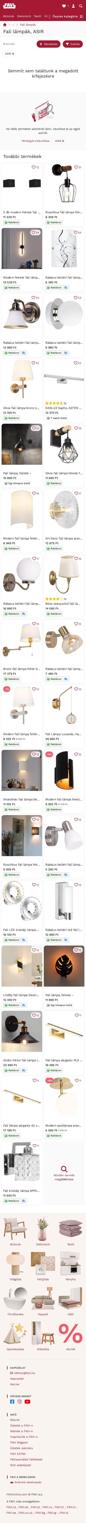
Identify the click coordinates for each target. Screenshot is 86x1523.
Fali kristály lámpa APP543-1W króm (28, 1191)
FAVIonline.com (16, 1494)
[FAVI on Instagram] (19, 1402)
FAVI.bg (40, 1512)
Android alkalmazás (28, 1482)
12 (37, 754)
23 (37, 297)
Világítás (15, 1279)
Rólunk (15, 1419)
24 (37, 232)
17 (80, 493)
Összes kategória (65, 16)
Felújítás (43, 1279)
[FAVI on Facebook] (12, 1402)
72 (37, 167)
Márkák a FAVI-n (21, 1431)
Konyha (71, 1279)
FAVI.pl (36, 1507)
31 (80, 167)
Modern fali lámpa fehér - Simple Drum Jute (35, 538)
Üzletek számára (21, 1448)
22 (37, 363)
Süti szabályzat (20, 1465)
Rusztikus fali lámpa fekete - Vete (27, 864)
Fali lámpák (28, 24)
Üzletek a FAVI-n (21, 1425)
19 (80, 428)
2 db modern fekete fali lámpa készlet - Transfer (38, 212)
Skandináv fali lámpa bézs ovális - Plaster (33, 799)
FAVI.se (11, 1512)
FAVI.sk (24, 1507)
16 (80, 558)
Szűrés (75, 44)
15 (37, 623)
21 (37, 428)
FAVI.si (63, 1512)
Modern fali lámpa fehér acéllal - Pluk (30, 734)
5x (65, 403)
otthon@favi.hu (24, 1373)
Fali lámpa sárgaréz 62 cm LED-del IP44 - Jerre (37, 1125)
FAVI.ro (48, 1507)
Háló (71, 1314)
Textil (37, 16)
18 (37, 493)
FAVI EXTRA (18, 1453)
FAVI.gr (53, 1512)
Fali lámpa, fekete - (17, 473)
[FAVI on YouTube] (27, 1402)
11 (80, 1015)
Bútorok (8, 16)
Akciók (70, 1349)
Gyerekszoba (15, 1349)
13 (37, 689)
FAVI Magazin (19, 1442)
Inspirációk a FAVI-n (24, 1436)
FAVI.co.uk (26, 1512)
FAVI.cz (11, 1507)
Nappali (43, 1314)
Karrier (15, 1384)
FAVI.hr (60, 1507)
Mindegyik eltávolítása (35, 140)
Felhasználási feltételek (26, 1459)
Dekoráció (24, 16)
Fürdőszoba (15, 1314)
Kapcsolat (17, 1378)
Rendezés (50, 44)
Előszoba (43, 1349)
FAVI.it (71, 1507)
